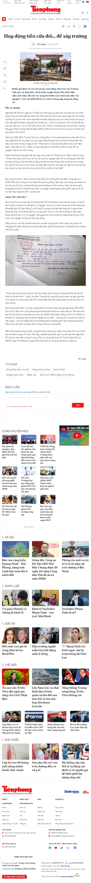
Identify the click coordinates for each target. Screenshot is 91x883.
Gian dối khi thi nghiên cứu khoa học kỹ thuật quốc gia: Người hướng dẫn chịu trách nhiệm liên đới (28, 454)
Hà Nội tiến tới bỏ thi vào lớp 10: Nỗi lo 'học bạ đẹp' (9, 510)
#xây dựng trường (41, 369)
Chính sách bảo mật (23, 857)
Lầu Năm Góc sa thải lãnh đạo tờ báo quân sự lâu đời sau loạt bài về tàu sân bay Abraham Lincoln (45, 697)
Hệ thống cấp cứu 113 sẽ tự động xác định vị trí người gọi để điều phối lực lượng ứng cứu (75, 770)
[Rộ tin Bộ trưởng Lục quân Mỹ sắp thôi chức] (79, 716)
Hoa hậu (41, 820)
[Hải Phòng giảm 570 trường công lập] (28, 499)
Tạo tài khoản (25, 392)
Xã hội (10, 19)
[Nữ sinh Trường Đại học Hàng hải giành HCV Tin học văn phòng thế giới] (28, 470)
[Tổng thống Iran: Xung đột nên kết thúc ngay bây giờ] (56, 716)
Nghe (4, 62)
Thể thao (76, 19)
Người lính (85, 19)
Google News (85, 26)
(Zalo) (66, 833)
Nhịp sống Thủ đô (44, 824)
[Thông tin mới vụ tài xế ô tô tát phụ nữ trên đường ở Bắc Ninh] (75, 549)
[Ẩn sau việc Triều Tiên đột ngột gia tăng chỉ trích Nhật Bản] (15, 677)
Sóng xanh (26, 19)
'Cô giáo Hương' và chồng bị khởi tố (14, 610)
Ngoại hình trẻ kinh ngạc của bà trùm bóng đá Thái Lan (74, 651)
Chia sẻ (4, 68)
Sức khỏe (42, 19)
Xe (21, 815)
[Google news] (76, 848)
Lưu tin (4, 75)
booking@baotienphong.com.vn (63, 836)
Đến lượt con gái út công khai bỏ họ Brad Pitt (14, 649)
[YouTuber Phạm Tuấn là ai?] (75, 598)
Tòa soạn (6, 830)
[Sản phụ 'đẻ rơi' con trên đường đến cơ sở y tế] (45, 752)
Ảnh (39, 799)
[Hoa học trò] (86, 792)
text (68, 26)
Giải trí (10, 623)
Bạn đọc (58, 820)
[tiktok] (63, 847)
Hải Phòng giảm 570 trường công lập (27, 510)
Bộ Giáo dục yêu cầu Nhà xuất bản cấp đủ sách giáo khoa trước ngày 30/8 (46, 513)
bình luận (79, 26)
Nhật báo (24, 799)
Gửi (78, 405)
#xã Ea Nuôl (59, 369)
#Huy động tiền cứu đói (17, 369)
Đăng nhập (10, 392)
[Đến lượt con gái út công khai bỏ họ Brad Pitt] (15, 635)
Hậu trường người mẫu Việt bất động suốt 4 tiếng (44, 649)
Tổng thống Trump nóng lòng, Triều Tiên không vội (74, 691)
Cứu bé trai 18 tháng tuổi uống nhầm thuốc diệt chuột (15, 766)
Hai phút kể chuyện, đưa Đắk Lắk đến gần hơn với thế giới (9, 452)
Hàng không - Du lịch (10, 824)
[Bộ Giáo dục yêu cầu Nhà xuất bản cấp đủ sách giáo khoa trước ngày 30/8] (47, 499)
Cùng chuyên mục (15, 431)
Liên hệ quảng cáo (57, 830)
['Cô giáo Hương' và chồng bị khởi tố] (15, 598)
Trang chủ (4, 19)
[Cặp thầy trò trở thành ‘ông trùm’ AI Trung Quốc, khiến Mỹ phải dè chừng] (11, 716)
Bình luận (4, 81)
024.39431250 (10, 836)
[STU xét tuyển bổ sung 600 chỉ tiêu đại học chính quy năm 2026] (9, 470)
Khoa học (23, 820)
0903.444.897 (10, 847)
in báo (74, 26)
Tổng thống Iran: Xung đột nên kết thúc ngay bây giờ (56, 727)
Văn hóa (41, 815)
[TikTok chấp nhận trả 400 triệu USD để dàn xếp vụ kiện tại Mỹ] (34, 716)
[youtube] (87, 2)
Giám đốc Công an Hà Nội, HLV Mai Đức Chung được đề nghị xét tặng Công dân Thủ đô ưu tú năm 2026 (45, 569)
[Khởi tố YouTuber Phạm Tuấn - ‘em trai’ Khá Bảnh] (45, 598)
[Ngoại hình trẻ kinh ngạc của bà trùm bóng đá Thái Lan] (75, 635)
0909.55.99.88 (57, 833)
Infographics (26, 803)
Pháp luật (67, 19)
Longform (7, 803)
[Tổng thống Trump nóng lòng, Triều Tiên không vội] (75, 677)
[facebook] (83, 2)
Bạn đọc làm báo (16, 877)
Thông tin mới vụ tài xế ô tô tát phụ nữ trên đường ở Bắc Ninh (75, 565)
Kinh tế (17, 19)
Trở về (4, 88)
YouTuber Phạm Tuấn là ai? (72, 610)
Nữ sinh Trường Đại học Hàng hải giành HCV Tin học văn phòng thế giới (28, 484)
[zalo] (69, 848)
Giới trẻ (59, 19)
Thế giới (51, 19)
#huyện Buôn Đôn (14, 374)
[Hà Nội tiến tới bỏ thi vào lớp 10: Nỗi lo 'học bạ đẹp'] (9, 499)
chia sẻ (63, 26)
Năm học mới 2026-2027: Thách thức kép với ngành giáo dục (47, 483)
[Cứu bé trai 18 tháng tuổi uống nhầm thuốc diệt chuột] (15, 752)
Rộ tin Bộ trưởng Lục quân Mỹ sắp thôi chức (78, 727)
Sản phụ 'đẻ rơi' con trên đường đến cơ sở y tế (44, 766)
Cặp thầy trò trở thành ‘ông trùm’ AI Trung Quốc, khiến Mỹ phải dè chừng (11, 728)
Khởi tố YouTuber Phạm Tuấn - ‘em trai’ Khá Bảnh (43, 612)
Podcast (59, 799)
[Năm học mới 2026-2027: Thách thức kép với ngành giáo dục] (47, 470)
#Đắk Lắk (31, 374)
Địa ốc (34, 19)
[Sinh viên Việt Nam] (71, 792)
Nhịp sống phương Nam (64, 824)
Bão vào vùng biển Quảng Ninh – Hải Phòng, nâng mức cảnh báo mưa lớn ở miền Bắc (14, 567)
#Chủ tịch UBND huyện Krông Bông (57, 374)
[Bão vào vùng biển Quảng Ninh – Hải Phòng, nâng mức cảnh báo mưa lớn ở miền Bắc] (15, 549)
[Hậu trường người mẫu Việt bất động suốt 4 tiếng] (45, 635)
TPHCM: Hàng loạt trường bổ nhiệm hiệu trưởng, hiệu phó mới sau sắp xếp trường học (47, 454)
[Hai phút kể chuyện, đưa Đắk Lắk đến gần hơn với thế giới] (9, 439)
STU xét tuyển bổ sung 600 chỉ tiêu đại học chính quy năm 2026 (9, 483)
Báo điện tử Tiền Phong (45, 10)
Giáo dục (8, 26)
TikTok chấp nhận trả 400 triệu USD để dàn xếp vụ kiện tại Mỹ (34, 728)
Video (4, 799)
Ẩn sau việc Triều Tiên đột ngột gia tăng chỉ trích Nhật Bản (14, 693)
